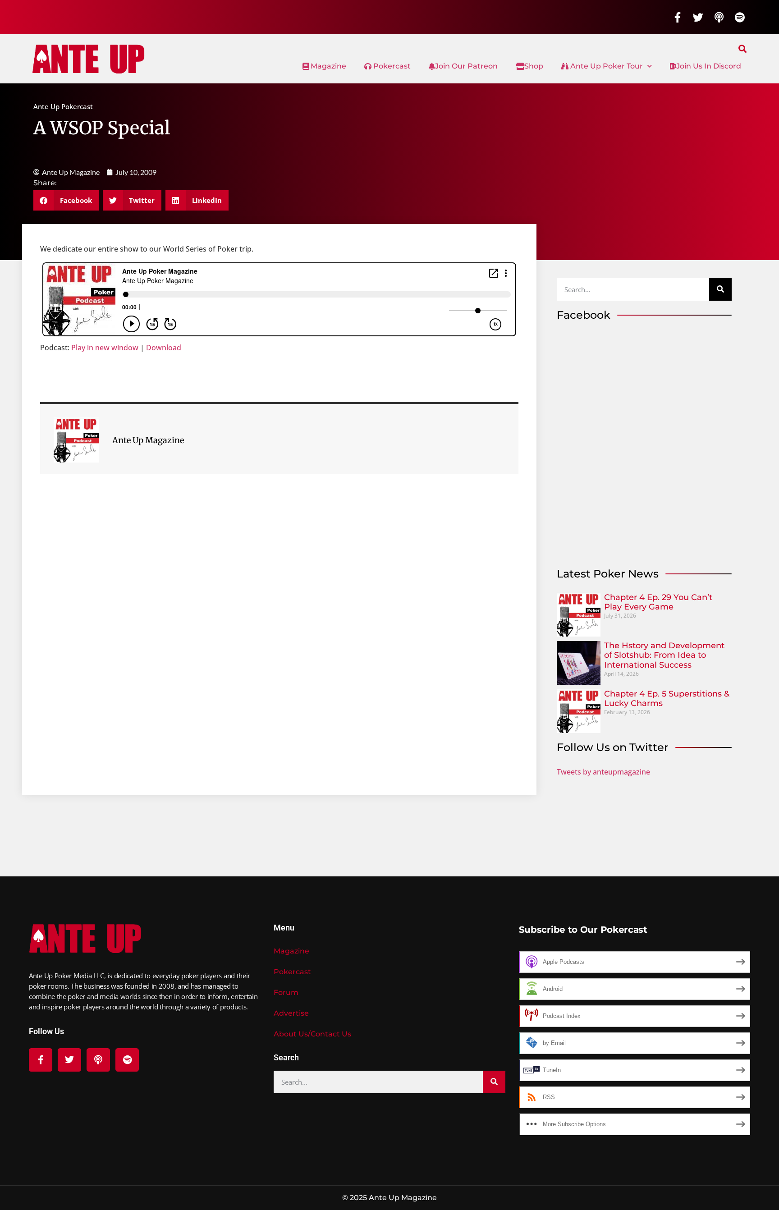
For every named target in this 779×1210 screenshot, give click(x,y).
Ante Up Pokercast (63, 106)
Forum (286, 992)
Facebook (583, 314)
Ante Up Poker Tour (605, 66)
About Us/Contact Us (312, 1034)
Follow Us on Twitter (613, 747)
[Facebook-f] (677, 17)
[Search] (720, 289)
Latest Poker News (608, 573)
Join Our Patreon (466, 66)
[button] (742, 48)
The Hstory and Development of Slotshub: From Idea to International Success (664, 655)
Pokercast (391, 66)
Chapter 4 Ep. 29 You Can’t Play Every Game (658, 602)
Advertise (291, 1013)
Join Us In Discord (708, 66)
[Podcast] (719, 17)
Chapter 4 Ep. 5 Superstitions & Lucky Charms (666, 699)
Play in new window (104, 348)
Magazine (327, 66)
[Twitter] (698, 17)
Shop (533, 66)
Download (163, 348)
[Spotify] (739, 17)
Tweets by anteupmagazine (603, 772)
